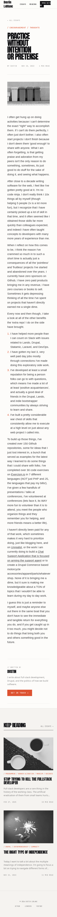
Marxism (39, 774)
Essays (23, 4)
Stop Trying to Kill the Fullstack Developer (28, 780)
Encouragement (18, 27)
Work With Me (45, 4)
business (49, 774)
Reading (32, 4)
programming (10, 774)
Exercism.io (18, 474)
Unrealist (16, 547)
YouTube (39, 906)
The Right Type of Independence (25, 852)
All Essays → (47, 726)
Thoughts (35, 27)
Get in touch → (19, 693)
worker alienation (26, 774)
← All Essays (13, 20)
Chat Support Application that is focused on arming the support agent (28, 556)
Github (17, 906)
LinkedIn (28, 906)
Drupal (8, 847)
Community (35, 847)
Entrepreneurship (21, 847)
